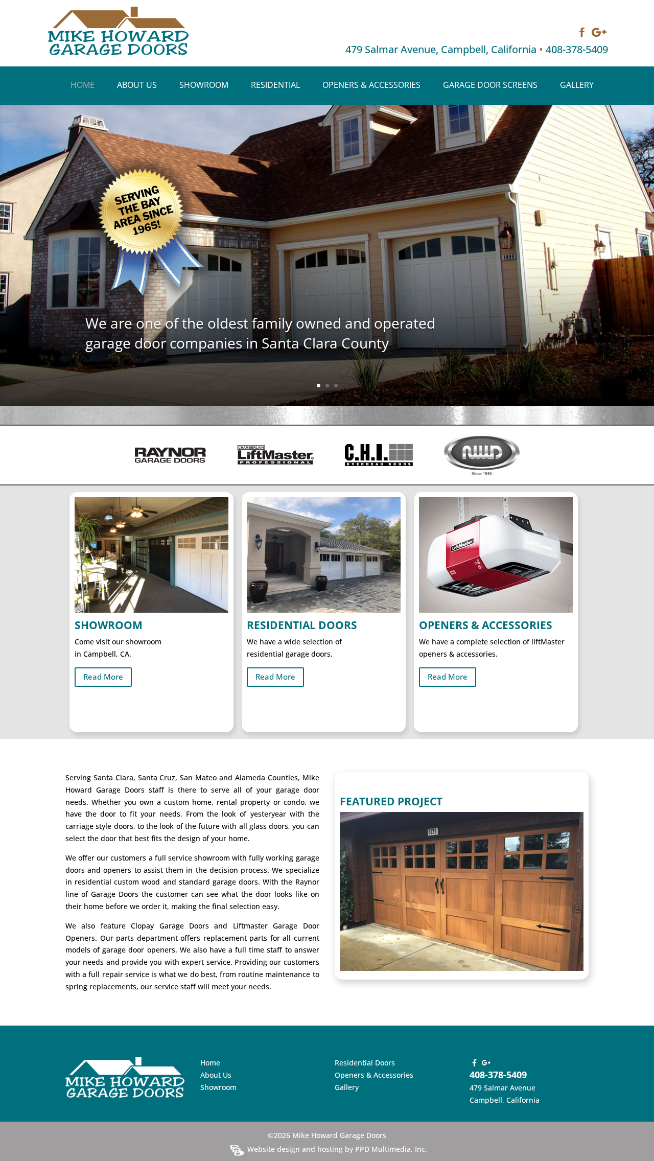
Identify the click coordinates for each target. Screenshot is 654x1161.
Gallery (577, 85)
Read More (103, 676)
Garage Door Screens (490, 85)
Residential (275, 85)
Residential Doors (365, 1062)
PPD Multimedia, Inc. (391, 1149)
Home (83, 85)
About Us (137, 85)
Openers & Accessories (371, 85)
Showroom (203, 85)
